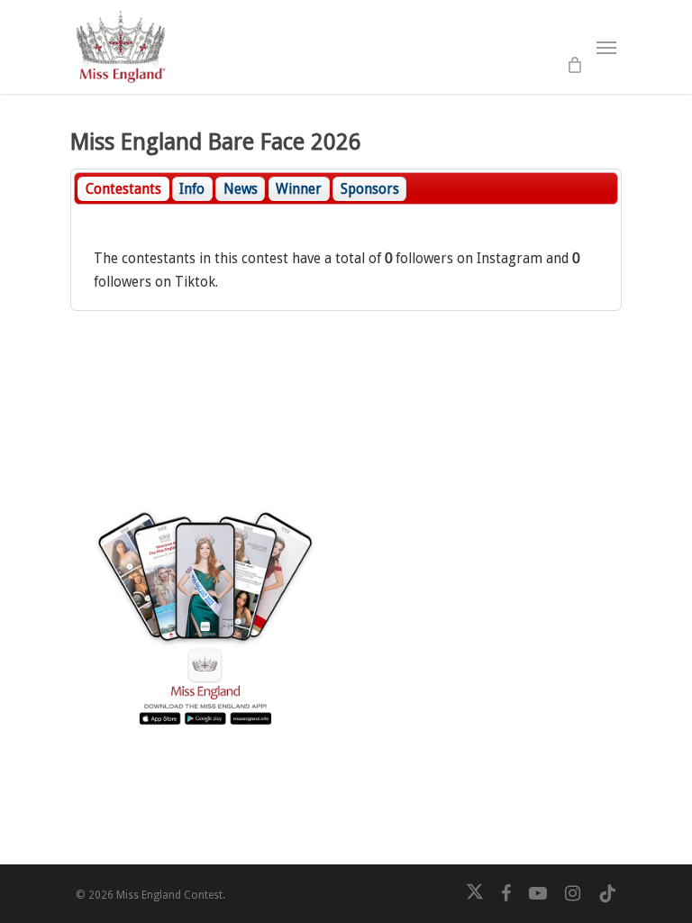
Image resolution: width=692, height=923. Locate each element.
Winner (299, 189)
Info (192, 189)
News (240, 189)
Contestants (123, 189)
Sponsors (370, 189)
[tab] (122, 189)
